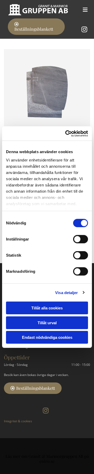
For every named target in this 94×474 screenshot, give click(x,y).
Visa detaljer (66, 292)
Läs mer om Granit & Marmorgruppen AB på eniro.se (47, 458)
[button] (36, 26)
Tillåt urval (47, 322)
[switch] (80, 239)
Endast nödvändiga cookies (47, 337)
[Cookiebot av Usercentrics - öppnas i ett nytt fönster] (66, 133)
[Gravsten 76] (47, 92)
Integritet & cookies (18, 421)
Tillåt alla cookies (47, 308)
